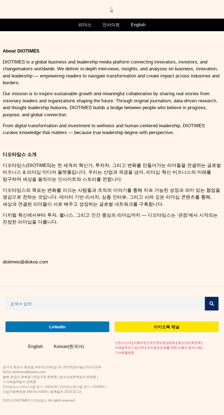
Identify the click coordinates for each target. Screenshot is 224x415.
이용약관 (140, 343)
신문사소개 (123, 343)
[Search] (212, 303)
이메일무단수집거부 (129, 348)
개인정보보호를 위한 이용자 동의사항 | (175, 348)
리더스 (85, 24)
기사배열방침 (124, 353)
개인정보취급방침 (162, 343)
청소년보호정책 (189, 343)
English (138, 24)
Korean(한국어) (69, 346)
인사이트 (111, 24)
